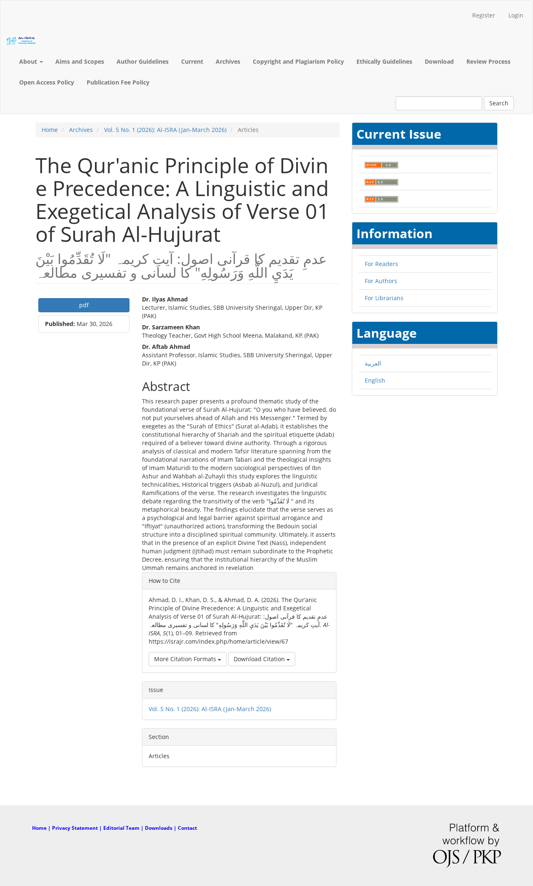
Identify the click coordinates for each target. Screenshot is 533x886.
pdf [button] (84, 305)
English (375, 380)
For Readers (381, 264)
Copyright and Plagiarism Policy (298, 61)
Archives (228, 61)
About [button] (29, 61)
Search (498, 103)
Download (439, 61)
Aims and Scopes (79, 61)
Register (483, 15)
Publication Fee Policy (118, 82)
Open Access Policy (46, 82)
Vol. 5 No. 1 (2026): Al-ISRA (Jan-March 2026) (165, 130)
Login (515, 15)
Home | (42, 827)
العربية (373, 363)
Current (192, 61)
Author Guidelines (143, 61)
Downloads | (161, 827)
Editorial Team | (124, 827)
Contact (187, 827)
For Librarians (384, 298)
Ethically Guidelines (384, 61)
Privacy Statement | (77, 827)
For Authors (381, 281)
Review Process (488, 61)
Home (50, 130)
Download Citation (260, 659)
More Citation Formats (186, 659)
